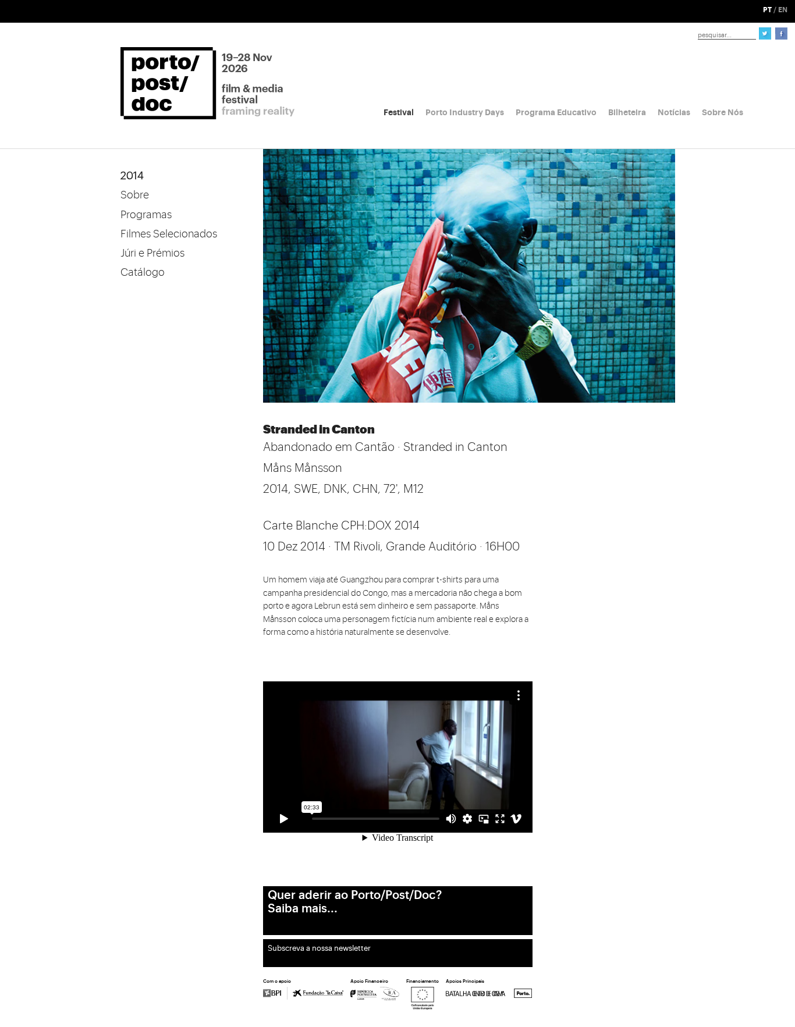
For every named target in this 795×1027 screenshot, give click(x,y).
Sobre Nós (722, 112)
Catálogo (142, 272)
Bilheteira (627, 112)
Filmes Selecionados (168, 234)
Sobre (134, 195)
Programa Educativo (556, 112)
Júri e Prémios (152, 253)
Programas (146, 214)
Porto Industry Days (464, 112)
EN (782, 9)
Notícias (674, 112)
